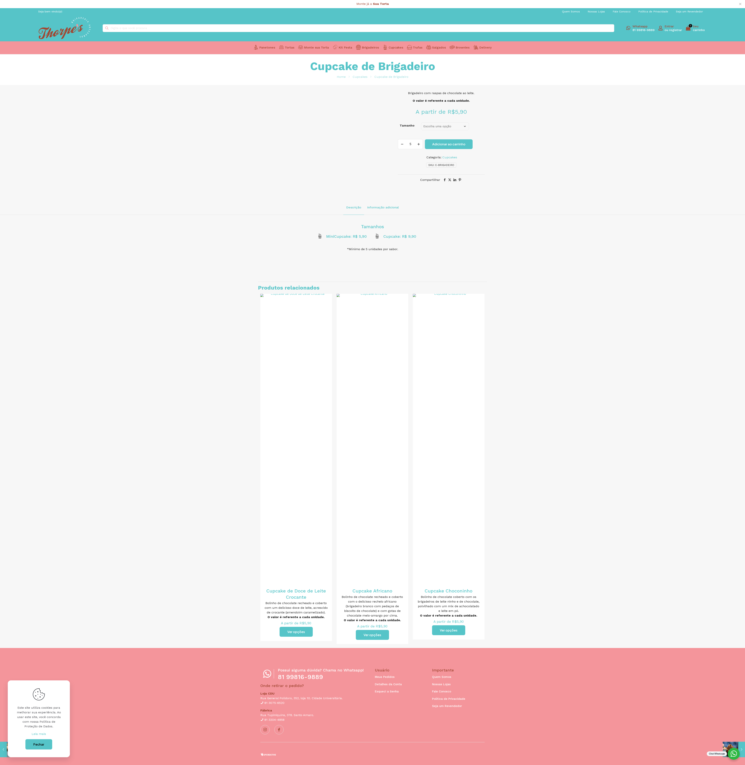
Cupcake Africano (372, 591)
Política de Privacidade (448, 699)
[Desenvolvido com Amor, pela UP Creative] (268, 755)
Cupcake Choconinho (448, 591)
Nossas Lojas (441, 684)
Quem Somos (441, 677)
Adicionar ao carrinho (448, 144)
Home (341, 77)
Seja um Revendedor (447, 706)
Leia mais (39, 734)
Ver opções (296, 632)
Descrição (353, 207)
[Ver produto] (326, 299)
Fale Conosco (441, 691)
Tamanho (407, 125)
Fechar (38, 744)
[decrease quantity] (402, 144)
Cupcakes (360, 77)
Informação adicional (383, 207)
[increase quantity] (418, 144)
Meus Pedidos (385, 677)
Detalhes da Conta (388, 684)
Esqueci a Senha (387, 691)
